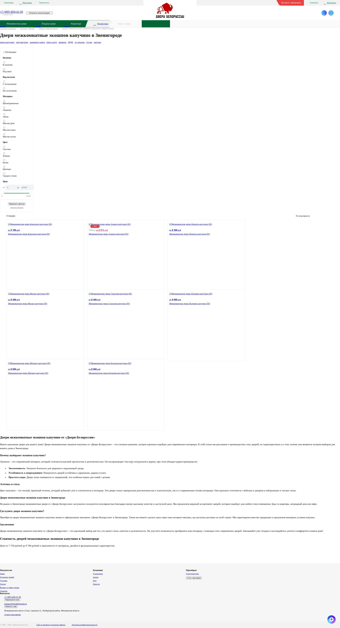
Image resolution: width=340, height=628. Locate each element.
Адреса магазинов (12, 615)
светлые (97, 42)
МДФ (70, 42)
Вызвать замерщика (291, 3)
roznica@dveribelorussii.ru (15, 604)
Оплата (3, 584)
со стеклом (79, 42)
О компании (98, 574)
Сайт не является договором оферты (50, 625)
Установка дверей (7, 577)
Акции (95, 577)
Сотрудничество (192, 574)
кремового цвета (37, 42)
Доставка (3, 581)
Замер (2, 574)
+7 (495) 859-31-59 (11, 11)
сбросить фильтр (16, 208)
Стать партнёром (194, 578)
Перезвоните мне (12, 600)
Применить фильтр (16, 204)
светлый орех (22, 42)
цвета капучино (7, 42)
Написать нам (10, 607)
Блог (95, 581)
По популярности (303, 216)
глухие (89, 42)
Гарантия (3, 591)
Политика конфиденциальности (84, 625)
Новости (96, 584)
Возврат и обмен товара (9, 588)
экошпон (62, 42)
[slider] (2, 193)
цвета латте (51, 42)
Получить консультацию (39, 13)
